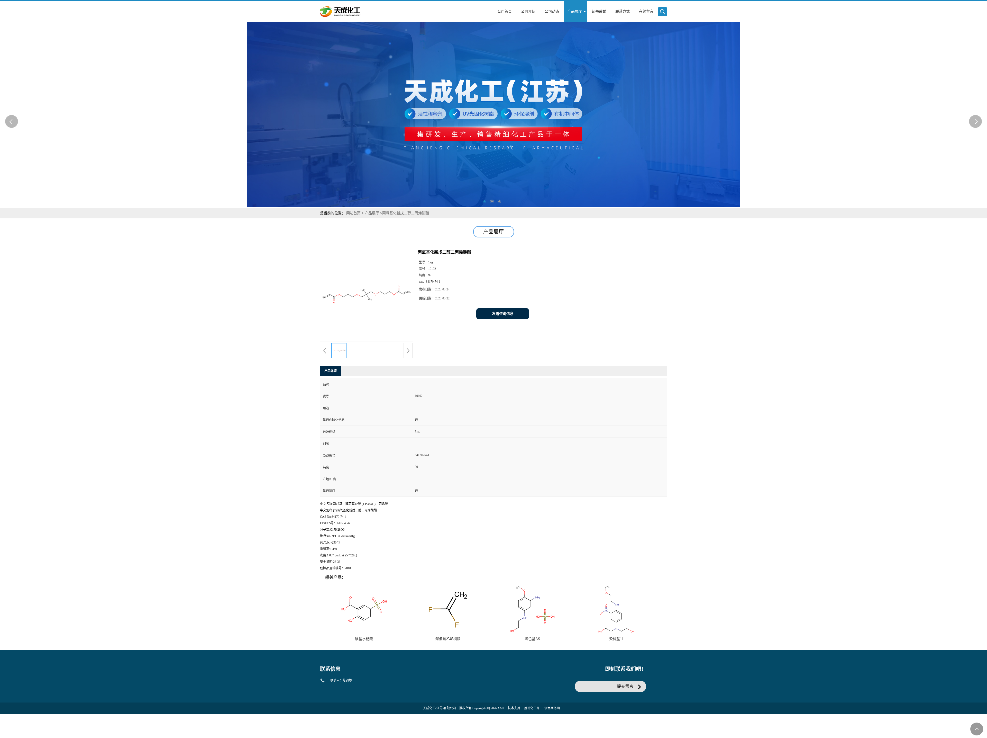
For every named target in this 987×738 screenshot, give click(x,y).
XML (501, 708)
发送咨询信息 (503, 314)
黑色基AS (532, 639)
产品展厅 (372, 213)
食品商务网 (552, 708)
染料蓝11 (616, 639)
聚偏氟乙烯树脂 (448, 639)
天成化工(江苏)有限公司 (439, 708)
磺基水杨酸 (364, 639)
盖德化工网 (532, 708)
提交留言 (625, 686)
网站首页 (353, 213)
